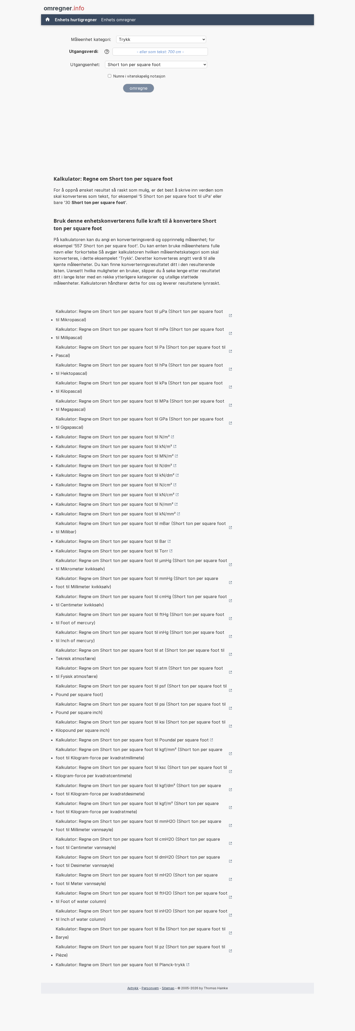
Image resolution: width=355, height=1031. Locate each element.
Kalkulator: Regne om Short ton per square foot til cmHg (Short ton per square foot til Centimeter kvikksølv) (141, 600)
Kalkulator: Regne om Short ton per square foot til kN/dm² (115, 475)
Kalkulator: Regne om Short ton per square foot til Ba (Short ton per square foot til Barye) (140, 933)
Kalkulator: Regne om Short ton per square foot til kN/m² (114, 446)
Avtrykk (133, 988)
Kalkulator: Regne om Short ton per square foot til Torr (112, 550)
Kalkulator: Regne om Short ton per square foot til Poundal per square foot (132, 739)
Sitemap (168, 988)
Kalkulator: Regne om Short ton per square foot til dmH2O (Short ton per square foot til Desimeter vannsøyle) (138, 861)
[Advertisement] (139, 135)
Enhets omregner (118, 19)
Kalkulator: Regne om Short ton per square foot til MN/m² (115, 456)
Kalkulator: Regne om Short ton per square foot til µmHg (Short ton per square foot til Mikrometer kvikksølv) (141, 564)
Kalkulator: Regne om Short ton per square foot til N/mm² (114, 504)
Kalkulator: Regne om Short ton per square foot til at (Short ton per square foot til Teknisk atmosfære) (140, 654)
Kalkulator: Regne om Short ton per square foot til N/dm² (114, 465)
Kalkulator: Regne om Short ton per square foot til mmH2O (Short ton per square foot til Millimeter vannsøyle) (138, 825)
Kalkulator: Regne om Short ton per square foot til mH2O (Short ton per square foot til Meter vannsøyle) (137, 879)
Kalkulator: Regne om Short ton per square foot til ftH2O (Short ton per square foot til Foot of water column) (141, 897)
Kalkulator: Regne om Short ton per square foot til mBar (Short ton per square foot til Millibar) (141, 527)
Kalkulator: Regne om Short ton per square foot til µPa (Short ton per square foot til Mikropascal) (139, 315)
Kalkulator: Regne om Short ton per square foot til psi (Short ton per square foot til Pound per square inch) (141, 708)
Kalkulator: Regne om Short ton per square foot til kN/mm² (116, 513)
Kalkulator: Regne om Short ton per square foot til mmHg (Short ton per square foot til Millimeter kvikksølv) (137, 582)
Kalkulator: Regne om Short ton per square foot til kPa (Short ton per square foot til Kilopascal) (139, 387)
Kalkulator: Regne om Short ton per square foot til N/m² (113, 436)
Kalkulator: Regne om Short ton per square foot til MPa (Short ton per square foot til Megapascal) (140, 405)
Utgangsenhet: (85, 64)
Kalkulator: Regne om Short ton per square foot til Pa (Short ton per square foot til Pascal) (140, 351)
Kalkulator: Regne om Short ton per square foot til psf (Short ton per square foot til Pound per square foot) (141, 690)
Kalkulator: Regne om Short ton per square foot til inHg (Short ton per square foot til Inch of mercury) (140, 636)
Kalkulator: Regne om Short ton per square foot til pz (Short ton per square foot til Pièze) (140, 951)
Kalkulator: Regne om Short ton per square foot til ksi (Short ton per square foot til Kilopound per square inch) (140, 726)
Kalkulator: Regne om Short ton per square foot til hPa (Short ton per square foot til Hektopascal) (139, 369)
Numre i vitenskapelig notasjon (139, 76)
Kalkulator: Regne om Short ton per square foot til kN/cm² (115, 494)
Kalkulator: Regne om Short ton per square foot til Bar (111, 541)
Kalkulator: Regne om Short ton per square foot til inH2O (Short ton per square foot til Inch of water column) (141, 915)
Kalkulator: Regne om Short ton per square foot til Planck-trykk (120, 964)
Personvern (150, 988)
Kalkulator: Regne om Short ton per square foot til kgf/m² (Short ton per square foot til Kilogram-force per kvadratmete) (137, 807)
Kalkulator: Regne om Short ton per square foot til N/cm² (114, 484)
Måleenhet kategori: (91, 39)
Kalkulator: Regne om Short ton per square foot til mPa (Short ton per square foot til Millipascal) (140, 333)
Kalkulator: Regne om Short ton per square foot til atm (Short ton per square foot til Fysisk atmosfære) (139, 672)
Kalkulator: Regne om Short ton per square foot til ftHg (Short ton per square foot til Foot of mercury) (140, 618)
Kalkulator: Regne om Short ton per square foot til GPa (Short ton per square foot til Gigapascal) (139, 423)
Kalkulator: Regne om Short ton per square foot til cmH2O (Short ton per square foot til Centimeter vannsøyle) (138, 843)
